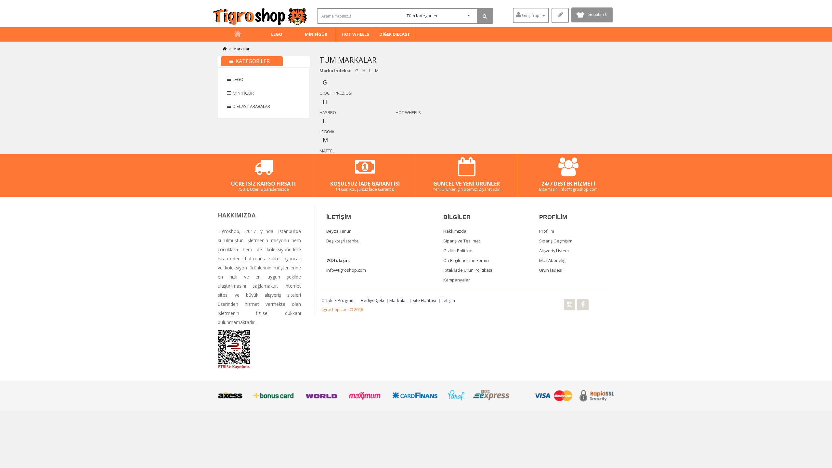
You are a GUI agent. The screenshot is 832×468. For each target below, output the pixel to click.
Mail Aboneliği (552, 260)
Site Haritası (424, 300)
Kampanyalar (456, 280)
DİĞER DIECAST (394, 34)
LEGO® (326, 132)
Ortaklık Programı (339, 300)
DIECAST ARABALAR (250, 106)
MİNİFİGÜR (316, 34)
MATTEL (326, 151)
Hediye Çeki (373, 300)
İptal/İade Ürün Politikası (467, 270)
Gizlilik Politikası (458, 251)
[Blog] (560, 15)
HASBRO (327, 112)
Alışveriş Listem (554, 251)
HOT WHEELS (355, 34)
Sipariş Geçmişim (555, 241)
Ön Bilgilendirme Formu (466, 260)
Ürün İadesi (550, 270)
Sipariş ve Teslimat (461, 241)
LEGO (276, 34)
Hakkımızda (454, 231)
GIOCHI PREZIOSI (335, 93)
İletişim (448, 300)
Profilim (546, 231)
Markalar (241, 49)
